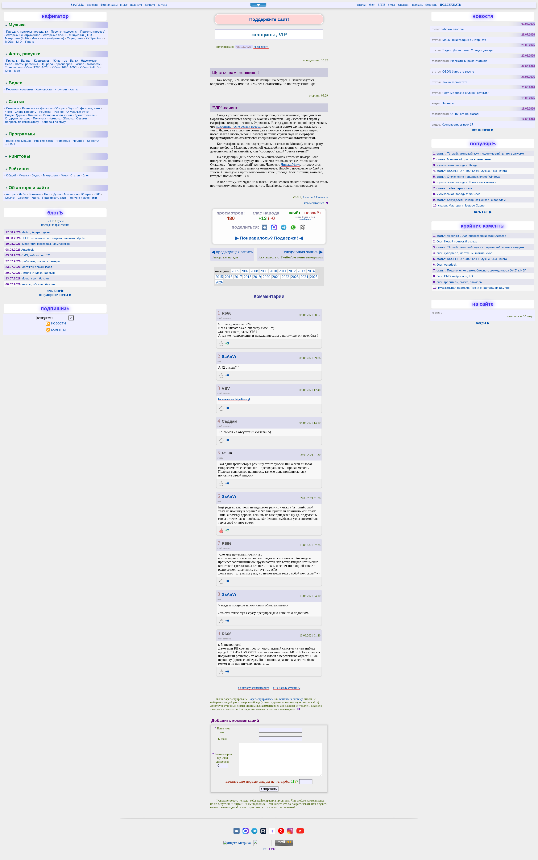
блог (372, 4)
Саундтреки (75, 38)
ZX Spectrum (94, 38)
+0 (226, 375)
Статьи (16, 101)
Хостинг (23, 197)
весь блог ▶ (55, 290)
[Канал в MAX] (245, 830)
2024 (304, 277)
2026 (219, 282)
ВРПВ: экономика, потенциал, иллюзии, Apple (53, 238)
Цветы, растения (26, 64)
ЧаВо (22, 194)
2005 (235, 271)
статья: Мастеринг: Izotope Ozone (461, 205)
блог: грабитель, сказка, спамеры (459, 282)
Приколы (12, 60)
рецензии (403, 4)
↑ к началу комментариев (253, 687)
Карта (36, 197)
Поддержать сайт (54, 197)
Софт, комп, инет (88, 108)
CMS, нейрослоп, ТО (35, 255)
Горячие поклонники (83, 197)
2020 (266, 277)
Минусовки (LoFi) (17, 38)
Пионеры (448, 103)
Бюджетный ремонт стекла (468, 60)
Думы (57, 194)
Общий (11, 175)
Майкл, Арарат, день (35, 232)
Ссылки (10, 197)
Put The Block (43, 140)
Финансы (34, 115)
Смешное (12, 108)
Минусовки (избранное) (48, 38)
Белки (74, 60)
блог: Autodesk (446, 264)
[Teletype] (272, 830)
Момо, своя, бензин (35, 278)
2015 (219, 277)
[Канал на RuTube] (263, 830)
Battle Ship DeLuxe (19, 140)
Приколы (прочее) (92, 31)
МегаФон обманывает (36, 267)
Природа (47, 64)
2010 (273, 271)
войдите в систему (291, 699)
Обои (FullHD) (90, 67)
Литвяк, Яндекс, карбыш (38, 272)
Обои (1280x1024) (37, 67)
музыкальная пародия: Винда (456, 165)
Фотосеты (93, 64)
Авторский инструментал (23, 35)
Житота (68, 118)
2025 (314, 277)
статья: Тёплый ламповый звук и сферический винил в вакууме (480, 153)
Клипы (74, 89)
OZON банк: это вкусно (458, 71)
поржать (417, 4)
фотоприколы (108, 4)
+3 (226, 343)
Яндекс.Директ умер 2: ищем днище (467, 50)
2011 (282, 271)
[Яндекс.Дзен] (281, 830)
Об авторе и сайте (29, 187)
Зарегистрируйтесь (261, 699)
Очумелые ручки (77, 111)
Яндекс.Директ (15, 115)
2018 (247, 277)
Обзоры (59, 108)
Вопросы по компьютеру (22, 121)
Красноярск (64, 64)
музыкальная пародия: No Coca (458, 194)
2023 (295, 277)
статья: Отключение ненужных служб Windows (468, 176)
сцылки (362, 4)
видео (124, 4)
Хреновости (44, 89)
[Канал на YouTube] (300, 830)
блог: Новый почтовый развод (456, 241)
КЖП (97, 194)
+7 (226, 530)
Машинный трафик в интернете (464, 39)
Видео (15, 82)
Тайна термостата (454, 82)
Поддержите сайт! (269, 19)
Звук (71, 108)
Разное (79, 64)
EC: (269, 849)
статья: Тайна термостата (454, 188)
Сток (8, 70)
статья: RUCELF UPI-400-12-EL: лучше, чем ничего (471, 170)
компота (150, 4)
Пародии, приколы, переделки (27, 31)
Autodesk (27, 249)
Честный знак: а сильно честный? (465, 92)
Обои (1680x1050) (65, 67)
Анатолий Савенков (315, 197)
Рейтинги (19, 168)
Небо (8, 64)
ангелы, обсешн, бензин (38, 284)
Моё (17, 70)
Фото (8, 111)
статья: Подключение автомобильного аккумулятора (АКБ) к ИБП (481, 270)
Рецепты (45, 111)
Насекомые (89, 60)
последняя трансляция (55, 224)
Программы (22, 133)
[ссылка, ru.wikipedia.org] (234, 399)
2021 (276, 277)
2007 (245, 271)
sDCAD (10, 144)
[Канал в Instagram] (290, 830)
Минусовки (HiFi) (80, 35)
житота (162, 4)
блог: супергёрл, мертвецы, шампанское (464, 253)
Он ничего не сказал (464, 113)
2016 (228, 277)
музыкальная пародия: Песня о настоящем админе (474, 287)
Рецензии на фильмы (37, 108)
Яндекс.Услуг (290, 164)
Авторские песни (54, 35)
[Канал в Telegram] (254, 830)
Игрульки (60, 89)
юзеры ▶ (482, 323)
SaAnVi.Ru (77, 4)
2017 (238, 277)
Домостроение (85, 115)
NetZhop (78, 140)
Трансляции (13, 67)
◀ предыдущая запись (232, 254)
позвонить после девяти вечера (238, 126)
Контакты (35, 194)
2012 (292, 271)
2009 (264, 271)
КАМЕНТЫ (58, 330)
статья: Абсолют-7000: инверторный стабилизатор (471, 235)
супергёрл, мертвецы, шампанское (45, 243)
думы (391, 4)
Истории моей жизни (57, 115)
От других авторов (17, 118)
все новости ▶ (482, 129)
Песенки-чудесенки (64, 31)
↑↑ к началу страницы (286, 687)
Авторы (11, 194)
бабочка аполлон (452, 29)
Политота (39, 118)
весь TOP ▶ (483, 212)
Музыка (17, 24)
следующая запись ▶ (290, 254)
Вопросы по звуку (54, 121)
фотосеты (431, 4)
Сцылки (81, 118)
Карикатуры (42, 60)
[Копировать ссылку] (302, 227)
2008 (254, 271)
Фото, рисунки (25, 53)
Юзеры (86, 194)
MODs (9, 41)
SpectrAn (93, 140)
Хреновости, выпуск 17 (457, 124)
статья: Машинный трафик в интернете (463, 159)
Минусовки (50, 175)
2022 (285, 277)
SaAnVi (229, 356)
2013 (301, 271)
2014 (311, 271)
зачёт (295, 212)
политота (136, 4)
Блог (86, 175)
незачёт (312, 212)
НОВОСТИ (58, 323)
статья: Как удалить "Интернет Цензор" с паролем (471, 199)
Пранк (29, 41)
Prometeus (62, 140)
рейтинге (306, 219)
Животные (60, 60)
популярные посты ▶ (55, 294)
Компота (55, 118)
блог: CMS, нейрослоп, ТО (454, 276)
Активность (71, 194)
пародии (92, 4)
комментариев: (316, 203)
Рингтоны (19, 156)
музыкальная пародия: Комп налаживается (466, 182)
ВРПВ (381, 4)
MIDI (19, 41)
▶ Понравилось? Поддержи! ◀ (269, 238)
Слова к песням (26, 111)
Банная (26, 60)
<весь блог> (261, 46)
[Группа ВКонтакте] (237, 830)
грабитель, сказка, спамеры (40, 261)
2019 (257, 277)
